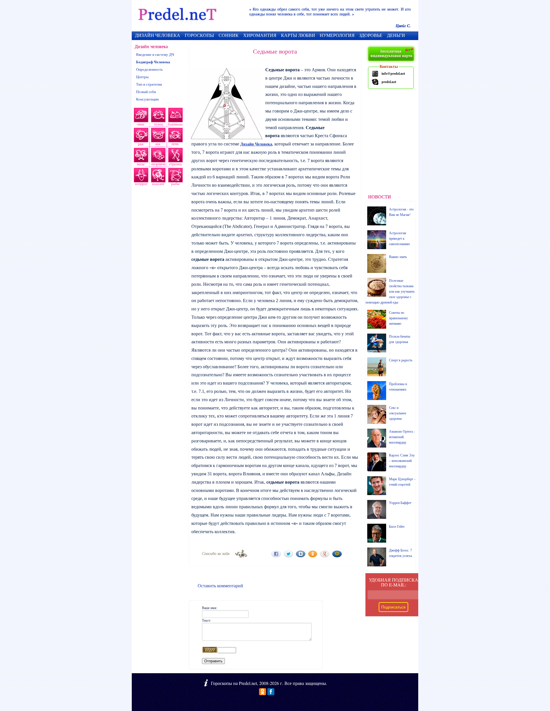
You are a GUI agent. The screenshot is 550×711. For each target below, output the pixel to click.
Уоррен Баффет (400, 503)
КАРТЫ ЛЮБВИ (298, 35)
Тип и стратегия (149, 84)
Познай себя (146, 92)
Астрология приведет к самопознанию (399, 238)
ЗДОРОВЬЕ (370, 35)
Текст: (206, 620)
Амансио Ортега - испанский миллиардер (402, 437)
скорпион (157, 158)
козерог (140, 178)
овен (140, 118)
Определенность (149, 69)
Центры (142, 77)
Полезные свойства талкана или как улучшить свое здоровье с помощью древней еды (390, 291)
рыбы (174, 178)
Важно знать (398, 257)
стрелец (174, 158)
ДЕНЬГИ (396, 35)
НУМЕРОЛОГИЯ (337, 35)
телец (158, 118)
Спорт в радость (400, 360)
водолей (157, 178)
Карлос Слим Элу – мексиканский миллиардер (402, 460)
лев (158, 138)
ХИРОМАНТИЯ (259, 35)
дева (175, 138)
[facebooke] (270, 693)
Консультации (147, 99)
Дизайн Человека (256, 144)
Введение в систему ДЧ (155, 54)
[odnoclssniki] (262, 693)
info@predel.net (393, 73)
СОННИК (229, 35)
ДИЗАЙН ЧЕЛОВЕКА (157, 35)
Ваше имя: (209, 607)
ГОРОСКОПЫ (199, 35)
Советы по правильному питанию (398, 318)
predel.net (389, 81)
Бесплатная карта (391, 54)
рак (141, 138)
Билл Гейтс (397, 527)
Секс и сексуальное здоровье (397, 413)
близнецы (175, 118)
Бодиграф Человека (153, 62)
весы (140, 158)
